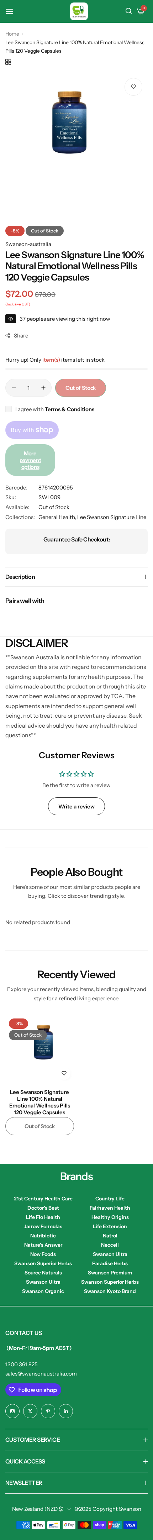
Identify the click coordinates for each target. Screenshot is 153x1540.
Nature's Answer (43, 1245)
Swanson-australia (28, 244)
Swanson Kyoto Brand (110, 1291)
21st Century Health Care (43, 1198)
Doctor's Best (43, 1208)
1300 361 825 (21, 1364)
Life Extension (110, 1226)
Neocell (110, 1245)
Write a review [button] (76, 806)
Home (12, 34)
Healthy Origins (110, 1217)
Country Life (110, 1198)
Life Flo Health (43, 1217)
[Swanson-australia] (79, 11)
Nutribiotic (43, 1235)
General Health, (57, 517)
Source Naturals (43, 1272)
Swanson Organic (43, 1291)
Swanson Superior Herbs (43, 1263)
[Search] (129, 11)
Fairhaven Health (110, 1208)
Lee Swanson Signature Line (111, 517)
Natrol (110, 1235)
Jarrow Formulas (43, 1226)
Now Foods (43, 1254)
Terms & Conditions (69, 409)
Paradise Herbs (110, 1263)
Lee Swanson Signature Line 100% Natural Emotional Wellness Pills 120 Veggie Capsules (39, 1099)
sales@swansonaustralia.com (41, 1373)
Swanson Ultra (110, 1254)
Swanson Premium (110, 1272)
